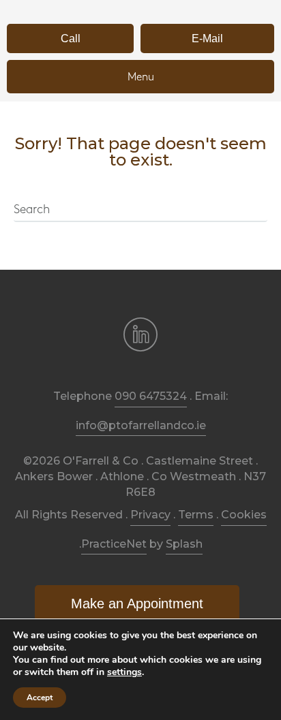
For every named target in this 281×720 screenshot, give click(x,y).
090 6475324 (151, 396)
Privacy (150, 514)
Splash (184, 543)
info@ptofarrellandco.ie (141, 425)
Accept (40, 697)
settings (124, 672)
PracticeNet (114, 543)
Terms (195, 514)
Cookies (244, 514)
